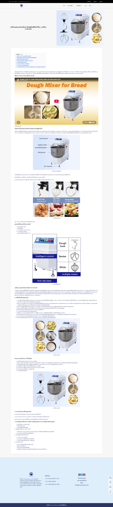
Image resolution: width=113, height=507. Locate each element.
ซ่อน (21, 54)
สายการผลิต (70, 5)
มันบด (52, 179)
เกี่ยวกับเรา (89, 1)
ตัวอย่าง (101, 1)
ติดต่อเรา (95, 1)
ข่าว (85, 5)
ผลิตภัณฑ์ (79, 5)
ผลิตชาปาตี (73, 71)
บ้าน (64, 5)
